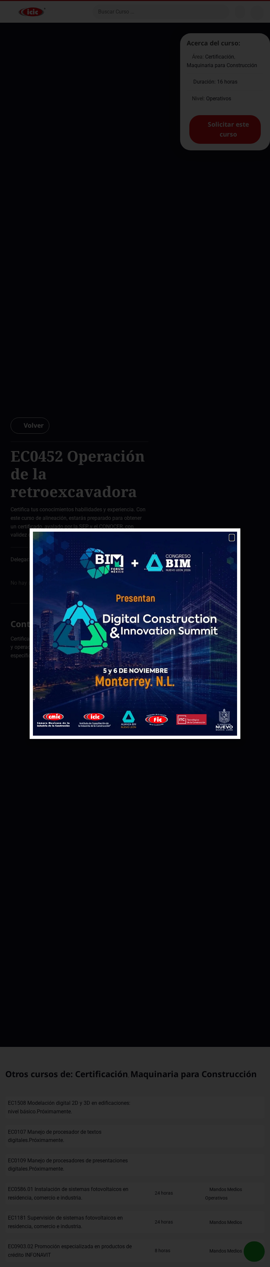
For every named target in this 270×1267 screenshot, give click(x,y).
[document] (135, 633)
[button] (232, 537)
